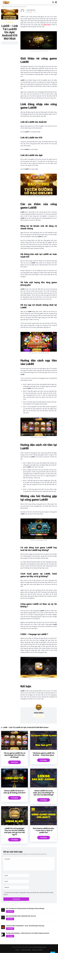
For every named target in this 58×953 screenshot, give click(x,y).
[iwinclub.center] (6, 2)
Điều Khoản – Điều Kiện (37, 949)
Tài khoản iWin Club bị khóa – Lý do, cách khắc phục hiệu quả (25, 926)
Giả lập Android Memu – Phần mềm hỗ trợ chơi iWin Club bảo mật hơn (27, 933)
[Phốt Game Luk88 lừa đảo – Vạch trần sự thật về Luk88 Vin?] (43, 825)
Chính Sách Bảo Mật (26, 949)
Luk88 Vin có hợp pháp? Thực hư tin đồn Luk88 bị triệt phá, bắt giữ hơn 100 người (14, 831)
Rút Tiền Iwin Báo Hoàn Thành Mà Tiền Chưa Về (21, 916)
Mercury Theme (42, 947)
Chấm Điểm (39, 713)
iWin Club (47, 25)
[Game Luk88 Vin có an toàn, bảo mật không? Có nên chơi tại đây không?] (43, 787)
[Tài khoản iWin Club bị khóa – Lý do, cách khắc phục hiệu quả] (3, 928)
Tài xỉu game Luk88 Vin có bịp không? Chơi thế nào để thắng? (14, 755)
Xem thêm (14, 762)
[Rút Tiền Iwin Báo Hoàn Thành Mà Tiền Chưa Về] (3, 919)
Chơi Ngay (43, 760)
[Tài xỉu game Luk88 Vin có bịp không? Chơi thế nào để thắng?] (14, 749)
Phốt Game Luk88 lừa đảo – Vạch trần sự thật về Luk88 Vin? (43, 830)
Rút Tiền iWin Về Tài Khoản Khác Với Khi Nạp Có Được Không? (25, 908)
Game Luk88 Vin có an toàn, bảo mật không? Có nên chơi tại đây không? (43, 793)
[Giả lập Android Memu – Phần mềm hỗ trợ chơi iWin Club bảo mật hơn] (3, 936)
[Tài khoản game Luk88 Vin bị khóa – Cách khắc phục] (43, 749)
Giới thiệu (17, 949)
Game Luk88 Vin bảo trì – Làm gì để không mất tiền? (15, 792)
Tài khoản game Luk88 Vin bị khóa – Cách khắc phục (43, 754)
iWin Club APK (31, 10)
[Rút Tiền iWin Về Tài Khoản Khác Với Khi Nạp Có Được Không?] (3, 911)
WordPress (35, 947)
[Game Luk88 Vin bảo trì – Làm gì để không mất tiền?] (14, 787)
